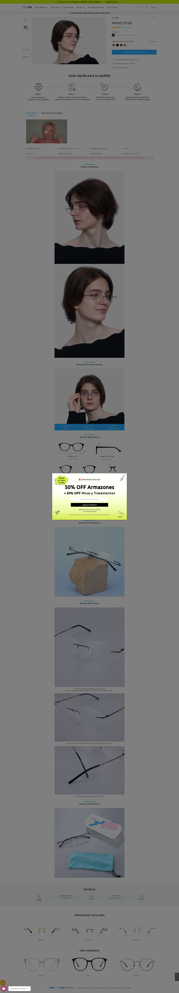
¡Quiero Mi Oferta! (89, 505)
